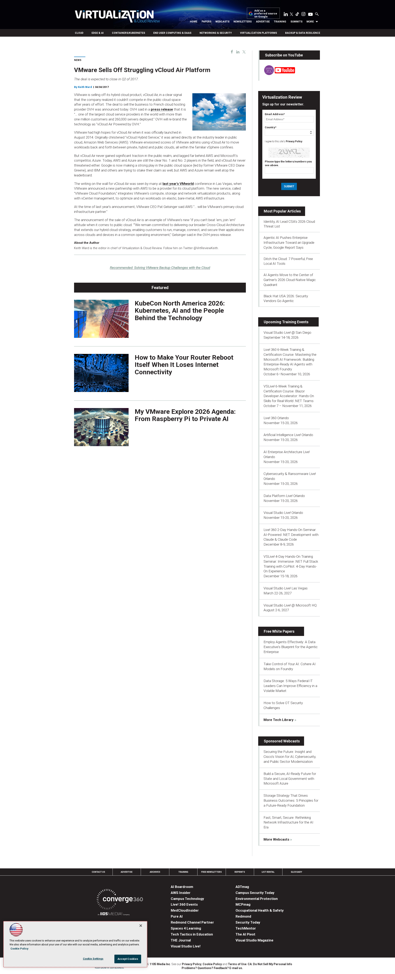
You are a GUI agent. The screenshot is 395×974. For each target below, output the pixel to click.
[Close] (140, 925)
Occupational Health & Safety (260, 910)
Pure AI (177, 916)
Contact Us (98, 872)
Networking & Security (216, 32)
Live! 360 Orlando (276, 418)
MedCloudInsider (185, 910)
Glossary (296, 872)
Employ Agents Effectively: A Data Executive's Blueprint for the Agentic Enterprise (291, 647)
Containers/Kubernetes (128, 32)
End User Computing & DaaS (172, 32)
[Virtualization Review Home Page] (117, 17)
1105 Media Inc (160, 964)
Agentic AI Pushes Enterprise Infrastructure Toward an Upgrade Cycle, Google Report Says (289, 243)
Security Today (248, 922)
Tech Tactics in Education (192, 934)
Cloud (79, 32)
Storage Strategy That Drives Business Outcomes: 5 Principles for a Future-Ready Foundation (291, 800)
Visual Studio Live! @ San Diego (287, 332)
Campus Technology (187, 899)
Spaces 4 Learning (186, 928)
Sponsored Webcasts (282, 741)
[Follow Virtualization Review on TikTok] (297, 15)
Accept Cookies (127, 958)
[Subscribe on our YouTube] (277, 74)
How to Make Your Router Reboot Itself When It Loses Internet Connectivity (184, 364)
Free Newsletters (211, 872)
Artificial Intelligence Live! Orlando (288, 435)
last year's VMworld (178, 184)
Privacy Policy (294, 141)
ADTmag (242, 887)
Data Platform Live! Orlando (284, 496)
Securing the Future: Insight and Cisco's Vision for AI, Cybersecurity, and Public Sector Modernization (290, 757)
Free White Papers (279, 631)
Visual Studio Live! (186, 946)
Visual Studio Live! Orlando (283, 513)
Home (193, 21)
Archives (155, 872)
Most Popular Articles (282, 211)
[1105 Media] (114, 914)
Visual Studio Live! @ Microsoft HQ (290, 605)
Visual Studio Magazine (254, 940)
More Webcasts (276, 839)
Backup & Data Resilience (302, 32)
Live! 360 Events (184, 904)
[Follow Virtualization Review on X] (291, 15)
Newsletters (243, 21)
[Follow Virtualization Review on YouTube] (310, 15)
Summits (296, 21)
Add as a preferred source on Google (265, 13)
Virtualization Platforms (258, 32)
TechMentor (246, 928)
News (77, 60)
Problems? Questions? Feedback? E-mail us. (212, 968)
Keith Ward (85, 87)
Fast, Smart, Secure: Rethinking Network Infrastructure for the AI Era (288, 822)
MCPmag (243, 904)
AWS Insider (181, 893)
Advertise (263, 21)
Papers (206, 21)
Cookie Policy (212, 964)
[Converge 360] (120, 900)
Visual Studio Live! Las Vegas (286, 588)
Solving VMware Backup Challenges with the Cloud (160, 268)
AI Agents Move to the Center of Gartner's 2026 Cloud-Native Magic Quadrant (290, 280)
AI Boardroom (182, 887)
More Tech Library (279, 720)
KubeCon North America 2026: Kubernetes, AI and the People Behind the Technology (180, 310)
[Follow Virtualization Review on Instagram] (303, 15)
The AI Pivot (245, 934)
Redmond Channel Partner (192, 922)
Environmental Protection (257, 899)
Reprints (240, 872)
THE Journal (181, 940)
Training (280, 21)
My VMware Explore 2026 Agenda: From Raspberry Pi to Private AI (185, 415)
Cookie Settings (93, 958)
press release (162, 109)
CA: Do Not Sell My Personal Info (270, 964)
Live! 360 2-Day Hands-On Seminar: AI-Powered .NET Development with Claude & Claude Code (291, 535)
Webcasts (222, 21)
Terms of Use (237, 964)
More (310, 21)
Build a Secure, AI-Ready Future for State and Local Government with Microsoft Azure (290, 779)
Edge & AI (98, 32)
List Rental (268, 872)
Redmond (243, 916)
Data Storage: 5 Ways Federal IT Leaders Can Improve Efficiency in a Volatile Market (290, 686)
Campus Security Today (255, 893)
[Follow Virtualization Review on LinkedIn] (286, 15)
